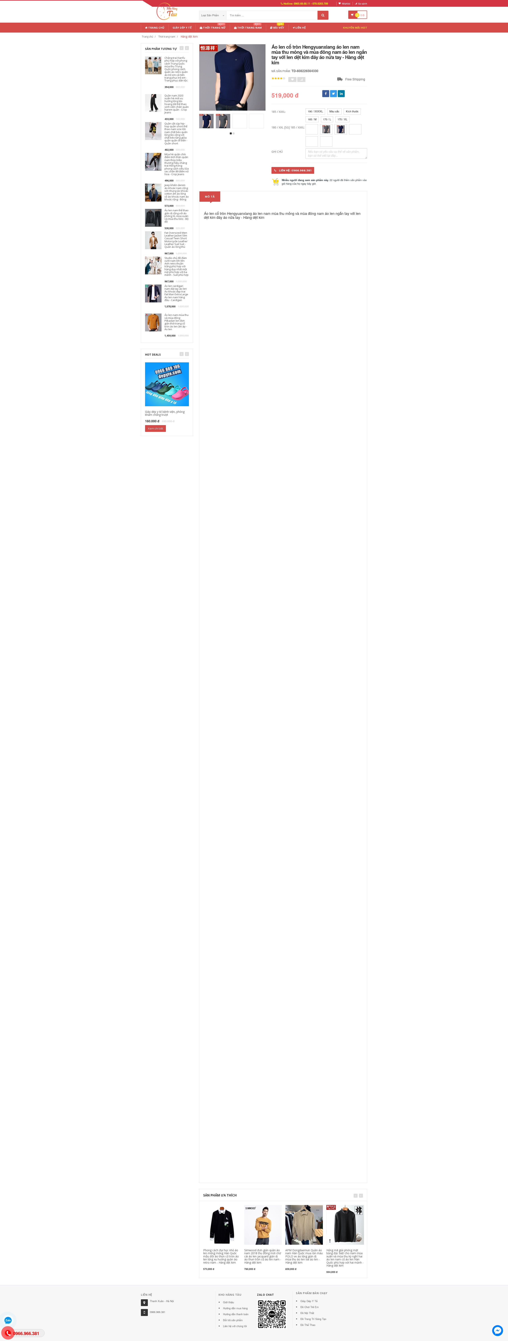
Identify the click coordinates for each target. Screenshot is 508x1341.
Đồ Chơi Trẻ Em (309, 1307)
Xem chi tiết (155, 428)
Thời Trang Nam (249, 26)
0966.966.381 (157, 1312)
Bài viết (278, 26)
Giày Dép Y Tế (182, 27)
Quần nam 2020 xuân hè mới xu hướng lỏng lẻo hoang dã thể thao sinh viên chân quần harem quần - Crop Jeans (177, 104)
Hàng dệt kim (189, 36)
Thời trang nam (166, 36)
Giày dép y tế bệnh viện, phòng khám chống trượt (165, 413)
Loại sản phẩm (210, 15)
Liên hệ (300, 27)
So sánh (362, 3)
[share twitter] (333, 93)
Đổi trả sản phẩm (233, 1320)
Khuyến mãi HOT (355, 27)
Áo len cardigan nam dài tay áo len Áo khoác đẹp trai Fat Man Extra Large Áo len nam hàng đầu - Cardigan (176, 293)
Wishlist (346, 3)
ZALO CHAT (265, 1295)
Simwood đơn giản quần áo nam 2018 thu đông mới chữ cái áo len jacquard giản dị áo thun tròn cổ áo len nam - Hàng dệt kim (262, 1256)
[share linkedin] (341, 93)
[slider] (278, 78)
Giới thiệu (228, 1302)
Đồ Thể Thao (307, 1325)
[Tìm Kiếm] (323, 15)
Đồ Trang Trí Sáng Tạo (313, 1319)
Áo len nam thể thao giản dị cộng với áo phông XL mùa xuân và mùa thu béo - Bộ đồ (177, 215)
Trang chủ (156, 27)
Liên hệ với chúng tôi (235, 1326)
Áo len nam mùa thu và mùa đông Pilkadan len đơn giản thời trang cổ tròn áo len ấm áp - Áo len (177, 322)
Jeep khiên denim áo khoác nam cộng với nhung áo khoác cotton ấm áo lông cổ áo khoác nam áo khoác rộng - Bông (177, 192)
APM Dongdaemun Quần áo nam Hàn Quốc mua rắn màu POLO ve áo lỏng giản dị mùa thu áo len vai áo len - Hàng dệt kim (304, 1256)
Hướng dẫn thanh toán (235, 1314)
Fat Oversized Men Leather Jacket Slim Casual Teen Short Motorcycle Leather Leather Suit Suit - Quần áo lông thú (176, 240)
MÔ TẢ (210, 196)
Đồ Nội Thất (307, 1313)
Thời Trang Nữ (214, 26)
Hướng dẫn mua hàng (235, 1308)
